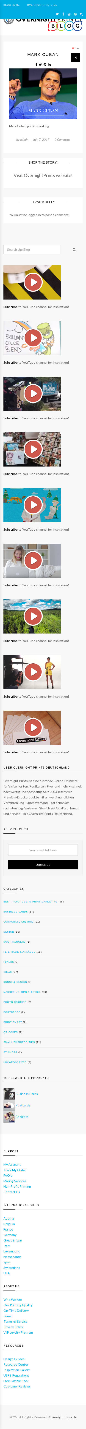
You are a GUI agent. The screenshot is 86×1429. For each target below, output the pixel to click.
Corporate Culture (18, 922)
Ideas (7, 972)
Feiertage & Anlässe (19, 952)
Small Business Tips (19, 1042)
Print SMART (12, 1022)
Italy (6, 1246)
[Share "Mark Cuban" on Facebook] (36, 64)
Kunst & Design (15, 982)
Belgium (9, 1224)
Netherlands (12, 1257)
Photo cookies (15, 1002)
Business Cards (15, 911)
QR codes (10, 1032)
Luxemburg (11, 1251)
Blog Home (11, 5)
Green (8, 1316)
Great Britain (12, 1240)
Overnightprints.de (63, 1417)
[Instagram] (69, 14)
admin (24, 139)
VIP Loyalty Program (18, 1332)
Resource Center (15, 1364)
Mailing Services (14, 1181)
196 (77, 48)
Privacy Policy (13, 1327)
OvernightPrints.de (42, 5)
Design (8, 932)
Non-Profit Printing (17, 1186)
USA (6, 1273)
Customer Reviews (17, 1386)
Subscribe (10, 307)
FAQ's (7, 1175)
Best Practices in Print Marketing (30, 901)
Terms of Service (15, 1321)
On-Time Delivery (16, 1310)
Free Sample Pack (15, 1381)
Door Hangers (14, 942)
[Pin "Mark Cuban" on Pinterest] (45, 64)
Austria (8, 1218)
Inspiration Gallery (16, 1370)
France (8, 1229)
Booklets (22, 1117)
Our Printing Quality (18, 1305)
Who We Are (12, 1299)
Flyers (8, 962)
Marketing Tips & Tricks (22, 992)
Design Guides (14, 1359)
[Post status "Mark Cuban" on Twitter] (40, 64)
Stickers (10, 1052)
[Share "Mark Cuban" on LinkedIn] (49, 64)
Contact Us (11, 1192)
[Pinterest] (75, 14)
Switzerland (11, 1268)
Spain (7, 1262)
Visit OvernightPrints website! (43, 175)
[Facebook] (63, 14)
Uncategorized (15, 1062)
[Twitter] (57, 14)
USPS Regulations (16, 1375)
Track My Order (14, 1170)
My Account (12, 1164)
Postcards (11, 1012)
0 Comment (62, 139)
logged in (34, 215)
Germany (10, 1235)
